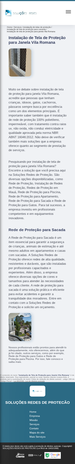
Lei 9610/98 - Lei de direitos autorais (29, 381)
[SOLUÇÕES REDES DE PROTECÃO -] (21, 21)
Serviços (34, 424)
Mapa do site (36, 432)
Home (32, 411)
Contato (34, 428)
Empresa (34, 415)
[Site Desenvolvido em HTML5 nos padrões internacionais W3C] (35, 455)
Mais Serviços (37, 436)
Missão (33, 420)
